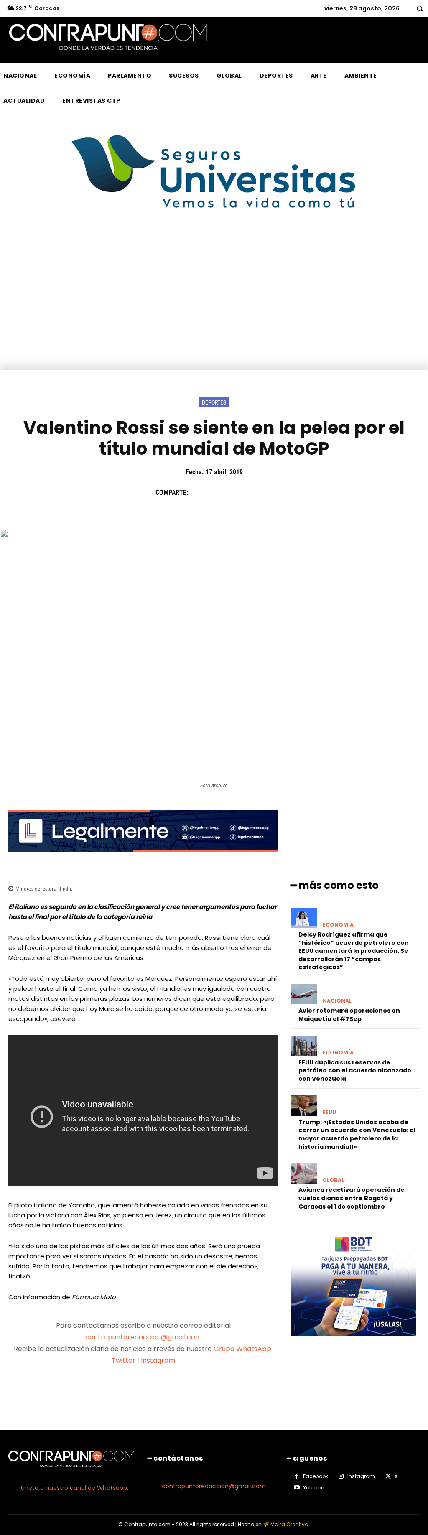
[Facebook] (198, 492)
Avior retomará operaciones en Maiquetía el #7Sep (349, 1014)
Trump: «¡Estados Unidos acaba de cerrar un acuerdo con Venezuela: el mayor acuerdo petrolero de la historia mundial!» (356, 1134)
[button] (419, 8)
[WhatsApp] (256, 492)
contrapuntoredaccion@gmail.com (143, 1337)
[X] (217, 492)
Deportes (214, 402)
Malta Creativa (289, 1524)
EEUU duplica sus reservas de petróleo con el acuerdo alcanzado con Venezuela (354, 1070)
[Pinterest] (237, 492)
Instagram (158, 1360)
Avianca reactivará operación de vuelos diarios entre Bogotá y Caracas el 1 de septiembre (351, 1198)
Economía (338, 924)
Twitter (123, 1360)
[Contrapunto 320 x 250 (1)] (353, 1343)
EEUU (329, 1112)
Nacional (337, 1000)
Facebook (315, 1476)
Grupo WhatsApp (243, 1349)
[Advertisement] (214, 307)
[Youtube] (296, 1487)
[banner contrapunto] (143, 858)
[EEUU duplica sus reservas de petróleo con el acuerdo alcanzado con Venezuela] (304, 1046)
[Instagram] (341, 1476)
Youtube (313, 1487)
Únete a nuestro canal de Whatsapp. (74, 1488)
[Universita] (214, 239)
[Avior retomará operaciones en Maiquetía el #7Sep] (304, 994)
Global (333, 1180)
